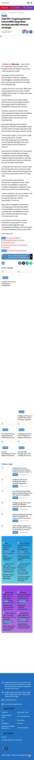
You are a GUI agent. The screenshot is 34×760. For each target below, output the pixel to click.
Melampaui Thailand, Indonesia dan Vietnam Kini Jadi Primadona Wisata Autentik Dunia (24, 607)
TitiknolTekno (7, 552)
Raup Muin (24, 245)
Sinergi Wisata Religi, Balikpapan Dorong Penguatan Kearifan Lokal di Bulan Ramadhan (24, 626)
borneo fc (20, 723)
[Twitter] (23, 263)
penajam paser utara (10, 245)
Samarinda (20, 720)
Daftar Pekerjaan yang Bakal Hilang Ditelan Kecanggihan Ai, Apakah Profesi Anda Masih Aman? (24, 558)
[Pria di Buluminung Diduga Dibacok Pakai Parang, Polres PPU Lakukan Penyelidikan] (9, 427)
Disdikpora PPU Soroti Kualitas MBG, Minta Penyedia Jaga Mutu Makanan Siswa (25, 418)
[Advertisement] (17, 652)
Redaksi (4, 737)
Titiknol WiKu (22, 601)
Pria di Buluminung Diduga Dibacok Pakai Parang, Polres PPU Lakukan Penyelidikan (8, 436)
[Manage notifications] (29, 755)
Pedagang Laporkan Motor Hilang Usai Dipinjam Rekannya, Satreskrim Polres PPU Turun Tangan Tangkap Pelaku (25, 436)
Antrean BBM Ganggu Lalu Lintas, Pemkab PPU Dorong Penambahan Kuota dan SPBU (25, 454)
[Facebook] (19, 263)
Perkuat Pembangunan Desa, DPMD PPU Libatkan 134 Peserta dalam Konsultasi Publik (9, 454)
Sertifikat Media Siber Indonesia (12, 740)
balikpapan (5, 723)
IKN (2, 720)
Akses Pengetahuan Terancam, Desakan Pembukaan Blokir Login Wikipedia (9, 558)
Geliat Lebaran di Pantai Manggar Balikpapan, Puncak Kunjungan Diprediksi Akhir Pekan (9, 628)
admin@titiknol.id (10, 700)
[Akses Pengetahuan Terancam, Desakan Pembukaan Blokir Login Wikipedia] (9, 548)
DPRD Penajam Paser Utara (18, 251)
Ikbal (3, 31)
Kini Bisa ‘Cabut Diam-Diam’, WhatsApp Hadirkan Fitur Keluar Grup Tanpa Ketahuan (9, 577)
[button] (28, 3)
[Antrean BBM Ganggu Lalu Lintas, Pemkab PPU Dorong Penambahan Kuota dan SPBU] (25, 445)
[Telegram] (27, 263)
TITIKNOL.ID (6, 64)
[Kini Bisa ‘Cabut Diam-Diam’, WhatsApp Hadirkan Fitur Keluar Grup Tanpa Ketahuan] (9, 568)
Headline (21, 552)
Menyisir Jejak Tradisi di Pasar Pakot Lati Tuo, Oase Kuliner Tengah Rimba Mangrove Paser (8, 607)
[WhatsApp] (30, 263)
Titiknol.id (7, 247)
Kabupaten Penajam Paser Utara (14, 240)
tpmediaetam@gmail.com (13, 704)
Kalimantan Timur (9, 243)
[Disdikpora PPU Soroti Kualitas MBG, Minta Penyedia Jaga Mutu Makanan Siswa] (25, 342)
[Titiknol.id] (5, 3)
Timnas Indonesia (23, 728)
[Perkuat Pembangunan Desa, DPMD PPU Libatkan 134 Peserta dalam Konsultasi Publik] (9, 445)
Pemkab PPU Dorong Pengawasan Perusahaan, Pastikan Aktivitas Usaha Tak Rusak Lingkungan (8, 284)
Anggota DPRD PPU (14, 238)
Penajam (4, 15)
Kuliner (6, 601)
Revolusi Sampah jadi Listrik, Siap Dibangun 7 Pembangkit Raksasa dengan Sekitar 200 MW (24, 579)
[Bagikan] (30, 31)
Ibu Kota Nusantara (23, 716)
